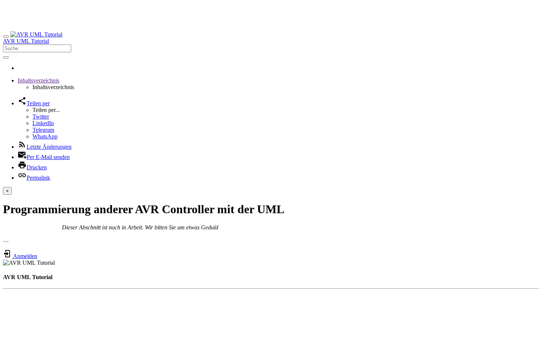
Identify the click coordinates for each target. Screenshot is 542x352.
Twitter (40, 116)
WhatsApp (45, 136)
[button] (38, 80)
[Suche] (6, 57)
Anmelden (24, 256)
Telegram (43, 130)
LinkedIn (43, 123)
